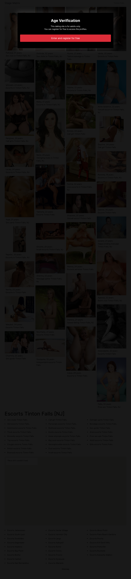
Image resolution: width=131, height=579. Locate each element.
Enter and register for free (65, 38)
